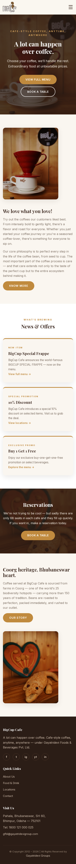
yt (35, 756)
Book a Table (38, 91)
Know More (18, 285)
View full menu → (19, 374)
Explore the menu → (21, 467)
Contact (8, 796)
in (45, 756)
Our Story (18, 617)
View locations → (19, 422)
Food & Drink (11, 783)
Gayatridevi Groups (38, 855)
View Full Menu (37, 79)
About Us (9, 776)
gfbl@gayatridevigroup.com (20, 834)
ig (26, 756)
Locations (9, 789)
